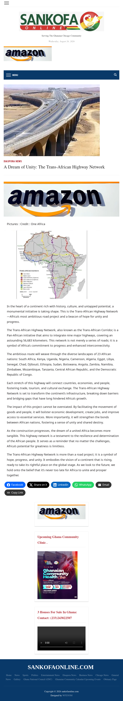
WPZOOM (67, 695)
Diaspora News (13, 161)
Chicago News (102, 675)
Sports (25, 675)
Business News (86, 675)
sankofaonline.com (61, 667)
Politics (34, 675)
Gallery (17, 679)
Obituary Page (110, 679)
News (17, 675)
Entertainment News (50, 675)
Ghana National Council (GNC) (38, 679)
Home (9, 675)
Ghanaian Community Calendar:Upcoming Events (78, 679)
